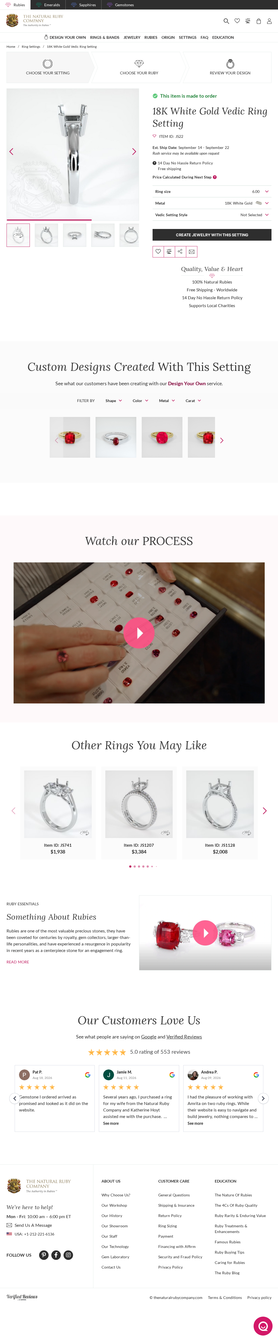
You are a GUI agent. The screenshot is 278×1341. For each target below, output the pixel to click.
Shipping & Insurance (176, 1205)
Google (148, 1037)
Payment (165, 1236)
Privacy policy (259, 1297)
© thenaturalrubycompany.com (176, 1297)
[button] (134, 151)
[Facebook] (56, 1255)
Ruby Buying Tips (229, 1252)
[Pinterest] (44, 1255)
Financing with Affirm (177, 1246)
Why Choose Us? (116, 1195)
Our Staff (109, 1236)
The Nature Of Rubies (233, 1195)
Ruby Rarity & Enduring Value (240, 1215)
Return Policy (170, 1215)
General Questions (174, 1195)
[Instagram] (68, 1255)
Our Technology (115, 1246)
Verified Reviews (184, 1037)
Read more (18, 962)
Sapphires (87, 4)
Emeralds (52, 4)
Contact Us (111, 1267)
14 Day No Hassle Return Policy (185, 163)
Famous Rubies (228, 1242)
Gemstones (124, 4)
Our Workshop (114, 1205)
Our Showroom (115, 1226)
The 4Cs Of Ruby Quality (236, 1205)
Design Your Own (187, 383)
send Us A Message (33, 1225)
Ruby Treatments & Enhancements (231, 1229)
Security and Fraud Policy (180, 1256)
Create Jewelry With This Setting (212, 234)
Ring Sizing (167, 1226)
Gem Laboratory (115, 1256)
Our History (112, 1215)
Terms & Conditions (225, 1297)
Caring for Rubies (230, 1262)
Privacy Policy (170, 1267)
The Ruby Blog (227, 1272)
